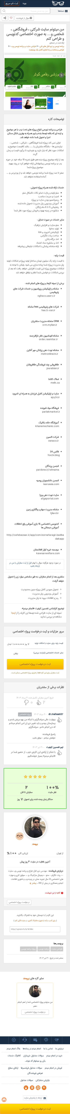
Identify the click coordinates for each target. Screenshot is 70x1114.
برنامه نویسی (43, 949)
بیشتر (33, 883)
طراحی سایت (56, 949)
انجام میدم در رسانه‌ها (32, 1048)
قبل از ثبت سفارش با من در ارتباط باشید (24, 564)
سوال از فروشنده (23, 18)
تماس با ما (48, 1048)
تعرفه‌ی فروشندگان (35, 1073)
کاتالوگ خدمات (14, 1056)
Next (61, 75)
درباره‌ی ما (59, 1048)
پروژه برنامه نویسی (28, 949)
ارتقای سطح (13, 1068)
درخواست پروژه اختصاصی (19, 902)
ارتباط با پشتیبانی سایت (33, 1098)
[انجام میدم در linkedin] (32, 1087)
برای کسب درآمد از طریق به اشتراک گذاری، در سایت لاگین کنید (35, 920)
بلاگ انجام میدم (13, 1048)
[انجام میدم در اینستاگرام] (44, 1087)
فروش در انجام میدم (53, 1068)
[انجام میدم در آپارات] (38, 1087)
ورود (24, 3)
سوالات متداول (26, 1080)
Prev (8, 75)
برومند (26, 978)
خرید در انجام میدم (54, 1056)
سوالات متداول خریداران (33, 1056)
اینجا (13, 613)
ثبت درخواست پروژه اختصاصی (35, 664)
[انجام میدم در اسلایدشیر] (26, 1087)
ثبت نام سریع (12, 3)
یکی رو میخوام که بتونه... (35, 1061)
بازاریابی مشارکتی (43, 1080)
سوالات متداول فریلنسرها (31, 1068)
